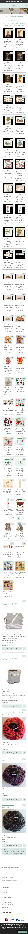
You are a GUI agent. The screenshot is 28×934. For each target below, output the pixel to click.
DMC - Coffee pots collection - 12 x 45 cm (8, 554)
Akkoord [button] (22, 931)
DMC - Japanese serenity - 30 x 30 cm (8, 593)
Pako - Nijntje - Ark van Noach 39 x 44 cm (20, 510)
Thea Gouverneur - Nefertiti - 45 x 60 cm (20, 87)
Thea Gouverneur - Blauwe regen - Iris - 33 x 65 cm (19, 218)
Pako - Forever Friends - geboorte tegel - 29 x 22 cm (8, 390)
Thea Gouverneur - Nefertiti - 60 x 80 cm (8, 87)
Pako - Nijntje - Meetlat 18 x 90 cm (8, 510)
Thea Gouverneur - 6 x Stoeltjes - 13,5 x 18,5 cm (8, 263)
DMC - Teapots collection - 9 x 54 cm (20, 554)
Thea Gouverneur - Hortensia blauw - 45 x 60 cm (20, 151)
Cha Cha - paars (8, 758)
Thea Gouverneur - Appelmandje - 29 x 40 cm (20, 129)
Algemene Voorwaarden (7, 897)
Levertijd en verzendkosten (8, 894)
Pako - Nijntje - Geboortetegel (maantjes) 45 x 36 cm (19, 471)
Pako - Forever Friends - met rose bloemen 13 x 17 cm (8, 369)
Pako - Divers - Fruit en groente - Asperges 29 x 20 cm (19, 285)
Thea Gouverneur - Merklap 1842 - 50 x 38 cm (20, 197)
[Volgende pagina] (18, 518)
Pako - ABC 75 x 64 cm (19, 388)
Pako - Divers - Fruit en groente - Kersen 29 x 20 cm (8, 306)
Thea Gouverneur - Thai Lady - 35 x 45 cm (8, 42)
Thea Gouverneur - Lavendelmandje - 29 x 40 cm (8, 151)
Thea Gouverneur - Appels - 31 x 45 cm (8, 108)
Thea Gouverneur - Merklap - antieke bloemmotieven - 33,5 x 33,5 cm (20, 174)
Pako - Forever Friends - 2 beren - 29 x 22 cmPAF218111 (20, 327)
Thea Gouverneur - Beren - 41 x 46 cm (20, 240)
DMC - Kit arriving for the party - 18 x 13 (8, 535)
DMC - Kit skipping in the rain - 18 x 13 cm (19, 535)
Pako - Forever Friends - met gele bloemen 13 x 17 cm (20, 348)
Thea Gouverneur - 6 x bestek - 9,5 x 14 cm (20, 263)
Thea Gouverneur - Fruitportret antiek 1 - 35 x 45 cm (8, 130)
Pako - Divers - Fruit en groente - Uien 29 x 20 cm (8, 327)
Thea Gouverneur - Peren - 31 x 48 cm (20, 108)
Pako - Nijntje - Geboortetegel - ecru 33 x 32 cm (8, 491)
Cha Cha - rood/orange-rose (14, 712)
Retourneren (4, 892)
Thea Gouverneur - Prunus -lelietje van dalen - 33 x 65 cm (8, 219)
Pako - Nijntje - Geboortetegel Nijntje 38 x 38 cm (8, 450)
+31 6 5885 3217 (10, 877)
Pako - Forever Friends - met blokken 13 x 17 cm (8, 348)
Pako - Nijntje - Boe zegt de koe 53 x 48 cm (20, 410)
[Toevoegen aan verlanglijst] (24, 648)
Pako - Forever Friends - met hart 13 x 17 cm (20, 368)
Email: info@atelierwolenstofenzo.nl (9, 880)
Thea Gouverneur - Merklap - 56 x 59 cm (8, 197)
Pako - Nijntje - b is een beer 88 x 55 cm (8, 410)
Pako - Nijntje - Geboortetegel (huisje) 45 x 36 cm (8, 471)
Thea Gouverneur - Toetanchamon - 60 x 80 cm (20, 64)
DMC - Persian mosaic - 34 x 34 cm (8, 573)
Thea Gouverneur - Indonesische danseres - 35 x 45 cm (20, 43)
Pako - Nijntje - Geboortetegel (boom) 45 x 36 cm (19, 450)
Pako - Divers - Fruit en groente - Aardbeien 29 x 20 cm (8, 285)
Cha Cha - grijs (8, 805)
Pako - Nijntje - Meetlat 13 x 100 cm (20, 491)
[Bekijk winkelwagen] (26, 5)
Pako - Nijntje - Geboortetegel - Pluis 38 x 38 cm (20, 430)
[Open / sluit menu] (1, 5)
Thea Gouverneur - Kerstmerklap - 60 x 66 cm (8, 173)
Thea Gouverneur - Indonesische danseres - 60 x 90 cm (8, 65)
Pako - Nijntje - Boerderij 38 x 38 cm (8, 430)
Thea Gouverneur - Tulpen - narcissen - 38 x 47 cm (8, 241)
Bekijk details (5, 645)
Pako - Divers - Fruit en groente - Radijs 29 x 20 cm (19, 306)
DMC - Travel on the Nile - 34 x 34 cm (20, 573)
